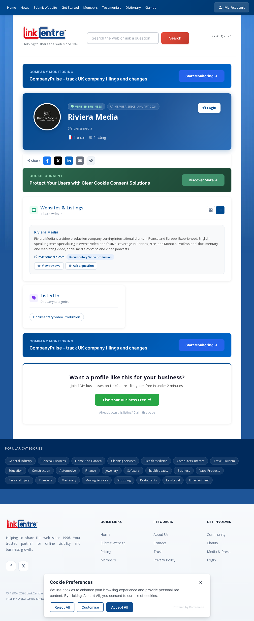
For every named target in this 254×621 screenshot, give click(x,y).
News (25, 7)
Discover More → (203, 180)
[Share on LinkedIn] (69, 160)
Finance (90, 470)
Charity (212, 543)
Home (11, 7)
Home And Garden (88, 461)
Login (211, 108)
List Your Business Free (124, 399)
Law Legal (173, 480)
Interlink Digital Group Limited (26, 598)
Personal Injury (19, 480)
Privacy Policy (164, 560)
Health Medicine (156, 461)
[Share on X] (58, 160)
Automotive (68, 470)
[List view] (220, 210)
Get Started (70, 7)
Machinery (69, 480)
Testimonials (111, 7)
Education (16, 470)
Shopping (124, 480)
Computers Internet (190, 461)
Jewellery (111, 470)
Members (90, 7)
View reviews (51, 266)
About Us (161, 534)
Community (216, 534)
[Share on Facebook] (47, 160)
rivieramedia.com (51, 257)
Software (133, 470)
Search (175, 38)
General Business (53, 461)
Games (150, 7)
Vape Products (209, 470)
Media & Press (218, 551)
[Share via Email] (80, 160)
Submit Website (45, 7)
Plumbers (45, 480)
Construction (41, 470)
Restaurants (148, 480)
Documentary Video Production (56, 317)
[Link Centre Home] (51, 33)
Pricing (105, 551)
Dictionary (133, 7)
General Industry (20, 461)
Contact (160, 543)
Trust (158, 551)
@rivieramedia (80, 128)
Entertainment (199, 480)
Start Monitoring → (202, 76)
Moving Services (97, 480)
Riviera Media (46, 232)
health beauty (158, 470)
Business (184, 470)
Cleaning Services (123, 461)
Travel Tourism (224, 461)
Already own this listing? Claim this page (127, 412)
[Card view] (211, 210)
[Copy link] (91, 160)
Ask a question (83, 266)
